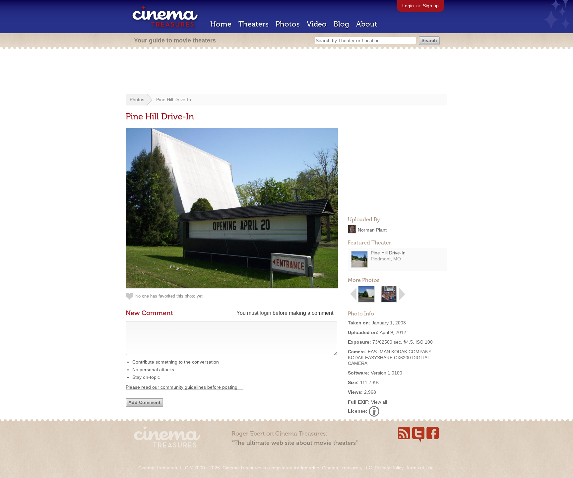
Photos (288, 24)
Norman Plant (372, 229)
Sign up (431, 5)
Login (408, 5)
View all (379, 402)
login (265, 313)
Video (317, 24)
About (366, 24)
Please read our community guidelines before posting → (184, 387)
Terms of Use (420, 467)
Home (220, 24)
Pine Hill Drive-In (173, 99)
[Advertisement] (286, 72)
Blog (341, 24)
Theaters (253, 24)
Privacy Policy (389, 467)
